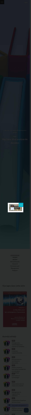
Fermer (21, 204)
